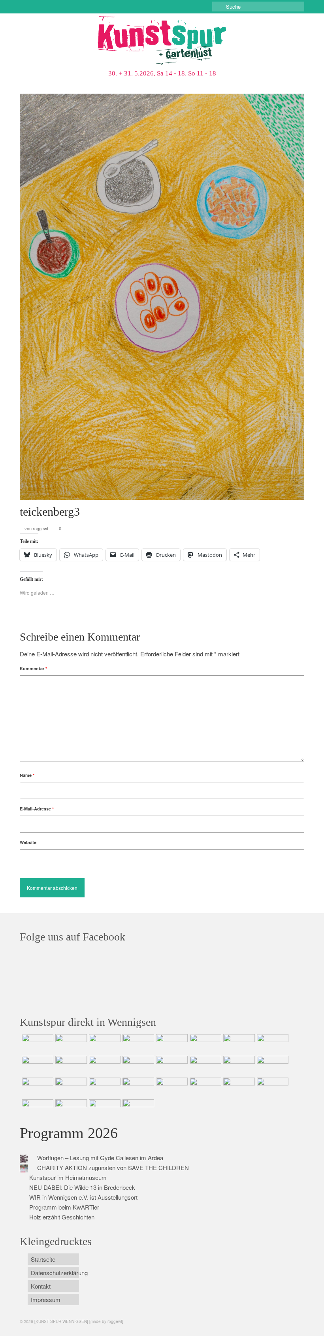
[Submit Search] (218, 6)
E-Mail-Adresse (37, 809)
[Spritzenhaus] (137, 1109)
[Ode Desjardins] (238, 1087)
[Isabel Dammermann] (104, 1044)
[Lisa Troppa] (70, 1087)
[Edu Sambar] (36, 1044)
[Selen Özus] (104, 1087)
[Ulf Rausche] (137, 1044)
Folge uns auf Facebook (72, 937)
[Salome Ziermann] (70, 1044)
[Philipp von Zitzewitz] (171, 1066)
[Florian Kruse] (271, 1087)
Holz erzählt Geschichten (61, 1217)
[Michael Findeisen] (271, 1066)
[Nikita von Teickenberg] (171, 1087)
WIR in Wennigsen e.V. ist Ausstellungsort (83, 1197)
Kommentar (33, 668)
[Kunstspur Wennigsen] (162, 41)
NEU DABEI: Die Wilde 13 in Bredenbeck (82, 1187)
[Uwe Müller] (36, 1087)
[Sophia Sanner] (204, 1066)
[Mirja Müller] (104, 1066)
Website (28, 842)
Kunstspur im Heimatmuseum (68, 1177)
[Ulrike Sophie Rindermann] (238, 1044)
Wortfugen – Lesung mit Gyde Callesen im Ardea (100, 1157)
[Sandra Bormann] (36, 1109)
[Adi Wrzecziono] (238, 1066)
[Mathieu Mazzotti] (271, 1044)
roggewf (40, 528)
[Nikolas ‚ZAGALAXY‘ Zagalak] (36, 1066)
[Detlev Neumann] (70, 1109)
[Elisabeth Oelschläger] (104, 1109)
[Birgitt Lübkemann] (70, 1066)
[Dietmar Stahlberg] (137, 1066)
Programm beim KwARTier (64, 1207)
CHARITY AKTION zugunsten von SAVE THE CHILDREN (113, 1167)
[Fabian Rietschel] (171, 1044)
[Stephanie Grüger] (204, 1087)
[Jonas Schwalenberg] (137, 1087)
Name (27, 775)
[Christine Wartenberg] (204, 1044)
